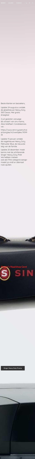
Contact (19, 3)
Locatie (10, 3)
